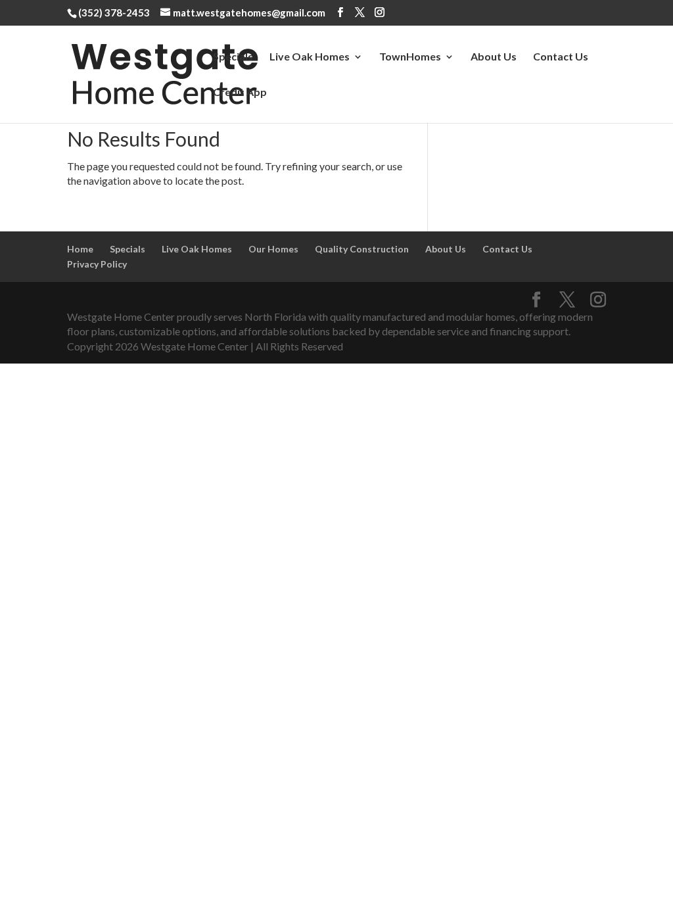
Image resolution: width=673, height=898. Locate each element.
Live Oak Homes (309, 57)
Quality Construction (362, 248)
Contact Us (560, 57)
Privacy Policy (97, 264)
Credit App (240, 92)
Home (80, 248)
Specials (233, 57)
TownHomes (410, 57)
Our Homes (273, 248)
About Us (494, 57)
